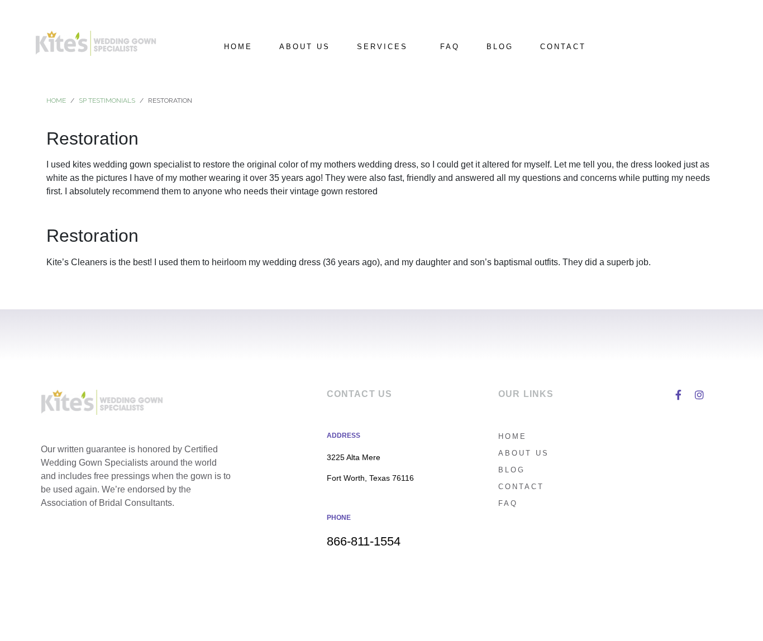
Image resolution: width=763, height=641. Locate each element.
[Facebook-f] (678, 395)
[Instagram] (699, 395)
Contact (563, 46)
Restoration (92, 138)
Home (238, 46)
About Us (304, 46)
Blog (500, 46)
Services (382, 46)
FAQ (450, 46)
